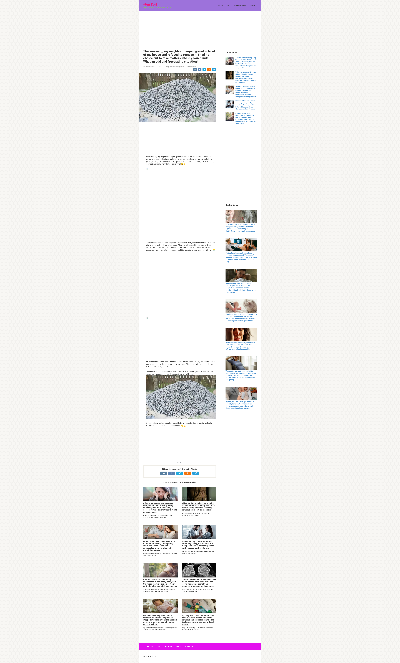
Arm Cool (150, 4)
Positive (252, 5)
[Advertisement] (200, 28)
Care (228, 5)
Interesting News (240, 5)
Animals (220, 5)
